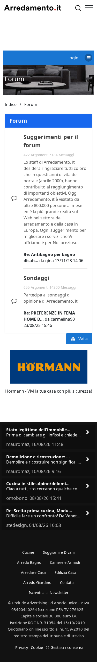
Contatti (67, 582)
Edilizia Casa (65, 572)
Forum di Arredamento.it (32, 8)
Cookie (37, 647)
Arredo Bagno (29, 562)
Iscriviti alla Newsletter (49, 592)
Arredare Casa (33, 572)
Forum (14, 79)
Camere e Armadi (65, 562)
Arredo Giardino (37, 582)
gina (49, 260)
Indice (11, 104)
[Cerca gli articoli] (78, 8)
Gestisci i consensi (66, 647)
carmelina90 (63, 319)
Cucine (28, 552)
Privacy (21, 647)
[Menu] (89, 7)
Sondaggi (37, 278)
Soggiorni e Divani (59, 552)
